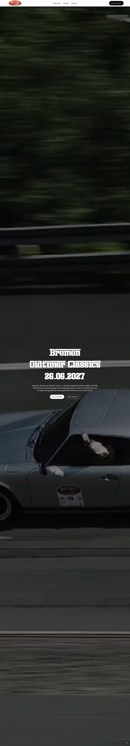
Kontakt (66, 3)
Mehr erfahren (73, 397)
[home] (15, 3)
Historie (74, 3)
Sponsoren (56, 3)
